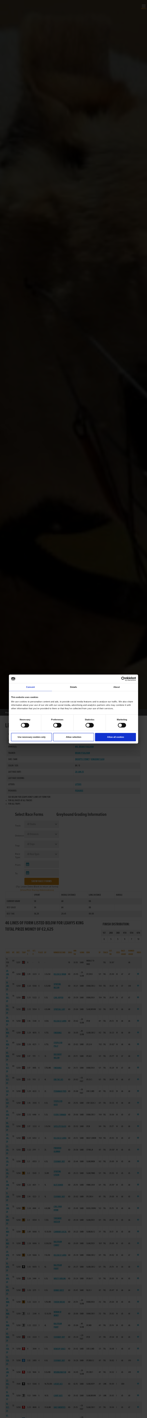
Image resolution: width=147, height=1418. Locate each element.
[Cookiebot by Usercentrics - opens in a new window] (123, 679)
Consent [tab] (30, 687)
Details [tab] (73, 687)
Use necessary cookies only (32, 737)
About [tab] (116, 687)
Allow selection (73, 737)
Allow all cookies (115, 737)
